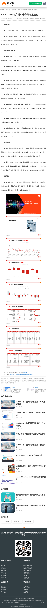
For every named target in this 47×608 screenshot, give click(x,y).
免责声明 (26, 592)
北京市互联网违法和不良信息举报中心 (21, 606)
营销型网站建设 (28, 565)
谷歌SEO (3, 568)
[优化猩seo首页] (10, 4)
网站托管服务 (27, 573)
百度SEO (3, 565)
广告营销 (6, 522)
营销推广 (17, 522)
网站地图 (26, 589)
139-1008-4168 (36, 3)
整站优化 (3, 570)
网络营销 (14, 9)
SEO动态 (8, 9)
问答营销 (3, 592)
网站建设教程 (22, 598)
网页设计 (26, 575)
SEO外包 (3, 573)
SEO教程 (15, 598)
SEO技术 (31, 18)
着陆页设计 (27, 578)
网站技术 (37, 18)
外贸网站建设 (27, 570)
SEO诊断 (3, 578)
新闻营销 (3, 587)
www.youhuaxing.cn (24, 602)
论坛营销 (3, 589)
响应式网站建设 (28, 568)
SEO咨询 (3, 575)
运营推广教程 (30, 598)
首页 (3, 9)
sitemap (34, 606)
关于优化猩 (27, 587)
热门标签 (4, 517)
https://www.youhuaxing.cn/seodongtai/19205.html (21, 374)
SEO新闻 (25, 18)
